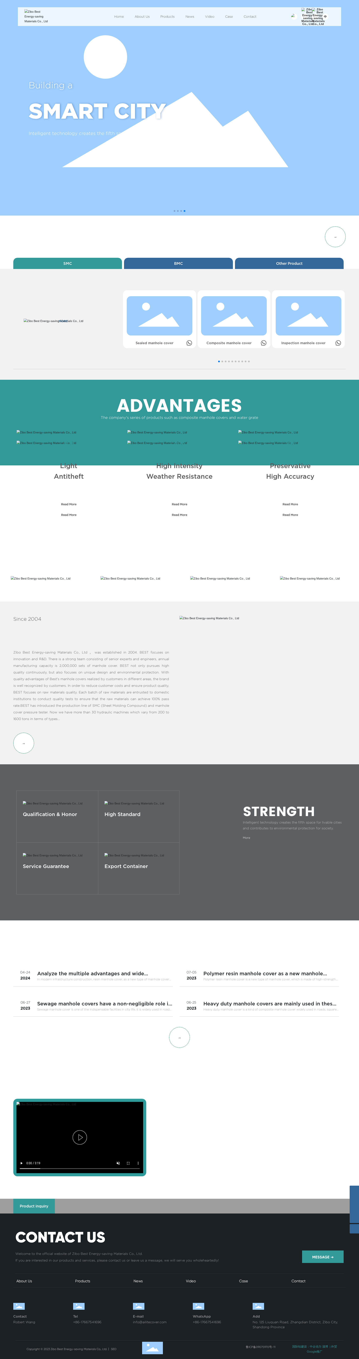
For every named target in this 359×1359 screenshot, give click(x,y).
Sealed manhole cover (154, 343)
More (26, 826)
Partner (260, 1134)
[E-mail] (354, 1209)
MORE (63, 321)
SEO (113, 1349)
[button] (174, 211)
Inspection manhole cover (303, 343)
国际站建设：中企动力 (306, 1346)
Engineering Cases (317, 1134)
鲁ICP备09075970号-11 (260, 1347)
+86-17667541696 (87, 1322)
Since (40, 82)
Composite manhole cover (229, 343)
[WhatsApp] (354, 1190)
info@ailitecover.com (150, 1322)
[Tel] (354, 1199)
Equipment (203, 1134)
